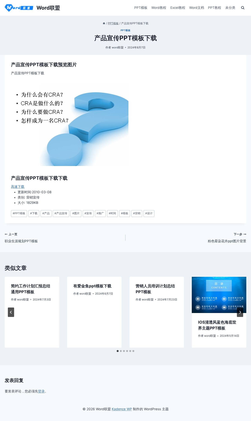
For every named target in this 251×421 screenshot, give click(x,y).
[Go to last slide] (11, 312)
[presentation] (219, 295)
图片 (76, 213)
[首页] (104, 23)
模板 (124, 213)
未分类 (230, 8)
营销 (136, 213)
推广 (100, 213)
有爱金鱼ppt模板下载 (92, 286)
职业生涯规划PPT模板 (21, 238)
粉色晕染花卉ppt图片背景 (227, 238)
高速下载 (17, 187)
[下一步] (240, 312)
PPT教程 (214, 8)
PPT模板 (140, 8)
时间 (112, 213)
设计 (149, 213)
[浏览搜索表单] (242, 7)
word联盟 (118, 47)
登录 (41, 391)
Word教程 (158, 8)
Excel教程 (177, 8)
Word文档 (196, 8)
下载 (33, 213)
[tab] (118, 351)
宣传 (88, 213)
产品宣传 (61, 213)
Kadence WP (122, 409)
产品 (46, 213)
